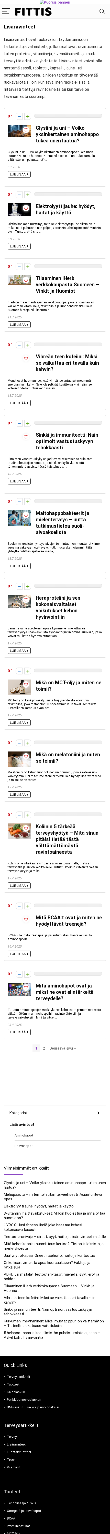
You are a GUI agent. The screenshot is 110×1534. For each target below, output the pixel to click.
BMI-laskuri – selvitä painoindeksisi (33, 1407)
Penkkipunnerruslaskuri (24, 1400)
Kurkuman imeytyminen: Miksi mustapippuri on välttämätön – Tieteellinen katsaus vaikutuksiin (54, 1323)
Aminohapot (24, 1135)
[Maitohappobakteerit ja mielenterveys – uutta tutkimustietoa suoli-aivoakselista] (19, 512)
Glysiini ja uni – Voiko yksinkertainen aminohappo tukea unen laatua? (67, 134)
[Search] (102, 11)
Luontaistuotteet (19, 1452)
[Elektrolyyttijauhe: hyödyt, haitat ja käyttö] (19, 205)
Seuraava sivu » (63, 1048)
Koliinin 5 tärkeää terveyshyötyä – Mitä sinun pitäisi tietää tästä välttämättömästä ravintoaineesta (67, 839)
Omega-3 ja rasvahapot (24, 1511)
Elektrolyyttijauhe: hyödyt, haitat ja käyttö (39, 1206)
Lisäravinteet (22, 1124)
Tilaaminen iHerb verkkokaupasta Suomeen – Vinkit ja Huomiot (67, 284)
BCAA (11, 1518)
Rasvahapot (24, 1146)
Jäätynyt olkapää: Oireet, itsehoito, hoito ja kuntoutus (49, 1255)
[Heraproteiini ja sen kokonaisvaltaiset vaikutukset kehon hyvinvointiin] (19, 597)
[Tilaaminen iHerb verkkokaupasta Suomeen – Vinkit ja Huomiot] (19, 277)
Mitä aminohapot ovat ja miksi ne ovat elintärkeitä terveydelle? (65, 992)
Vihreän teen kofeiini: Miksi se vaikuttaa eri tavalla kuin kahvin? (67, 363)
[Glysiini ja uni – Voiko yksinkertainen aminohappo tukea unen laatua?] (19, 127)
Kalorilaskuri (16, 1392)
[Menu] (6, 11)
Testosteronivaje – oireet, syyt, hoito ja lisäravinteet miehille (55, 1236)
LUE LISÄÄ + (19, 174)
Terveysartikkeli (18, 1377)
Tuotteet (13, 1384)
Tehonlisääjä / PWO (21, 1503)
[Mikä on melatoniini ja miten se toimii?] (19, 753)
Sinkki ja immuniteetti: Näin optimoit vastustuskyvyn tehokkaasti (67, 441)
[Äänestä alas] (19, 116)
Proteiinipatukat (18, 1526)
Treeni (11, 1460)
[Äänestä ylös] (27, 116)
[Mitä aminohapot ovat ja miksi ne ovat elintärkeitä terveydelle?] (19, 985)
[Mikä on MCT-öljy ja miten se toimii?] (19, 682)
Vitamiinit (13, 1467)
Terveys (12, 1437)
